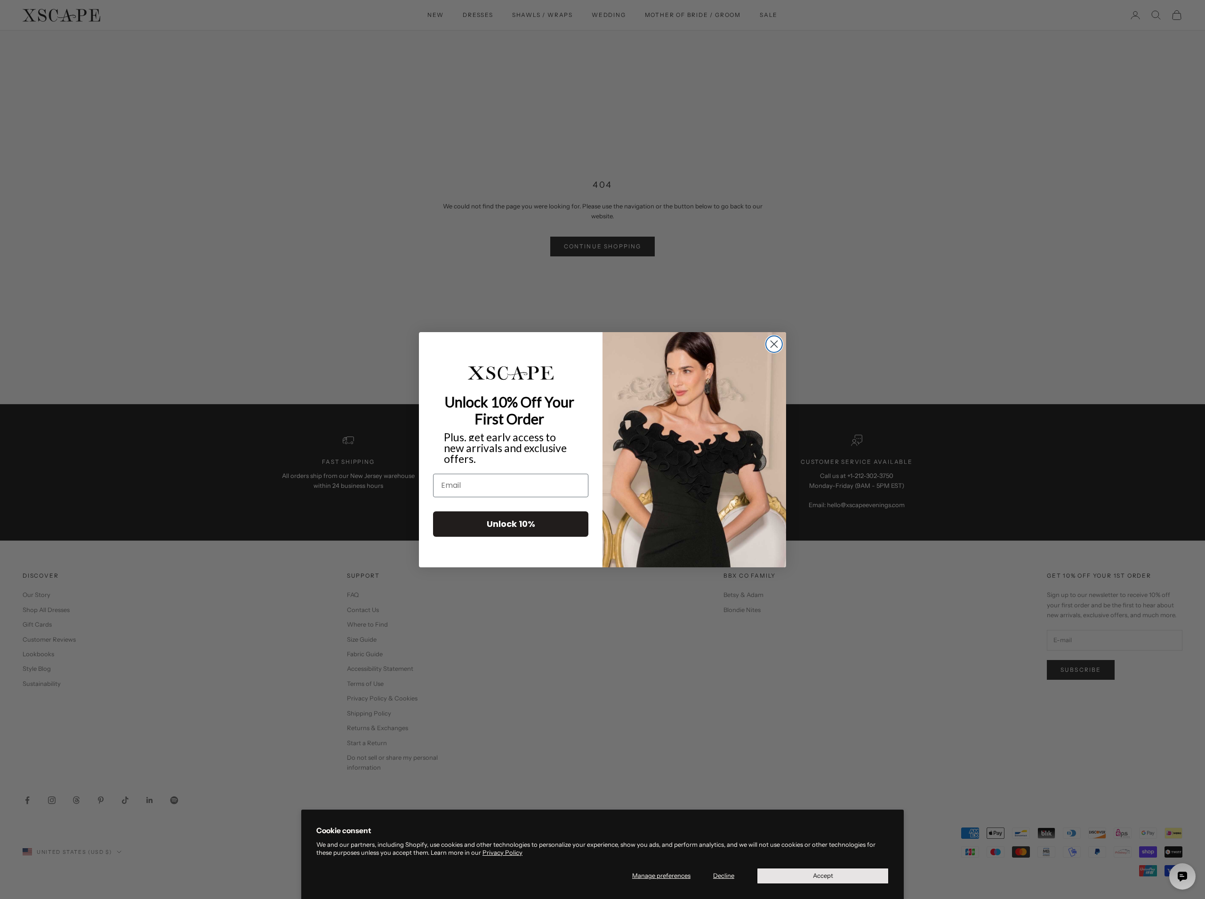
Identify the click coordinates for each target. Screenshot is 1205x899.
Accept (823, 875)
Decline (723, 875)
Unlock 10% (511, 523)
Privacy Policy (502, 852)
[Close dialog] (774, 344)
